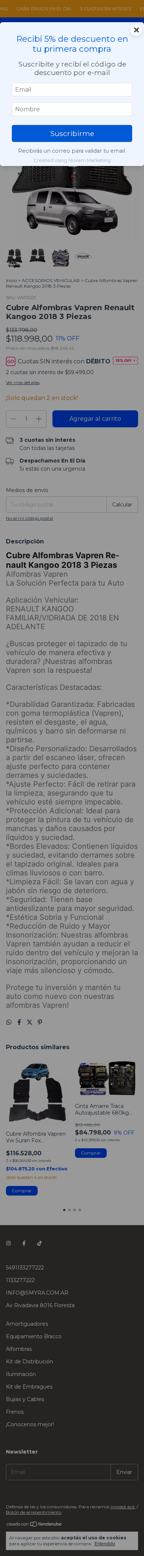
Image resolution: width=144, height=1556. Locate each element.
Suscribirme (72, 133)
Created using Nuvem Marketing (72, 160)
